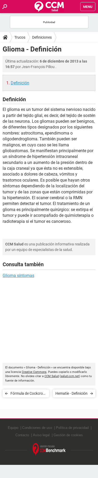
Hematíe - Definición (71, 393)
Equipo (13, 428)
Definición (20, 82)
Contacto (22, 435)
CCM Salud (51, 376)
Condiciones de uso (37, 428)
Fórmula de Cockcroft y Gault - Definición (27, 394)
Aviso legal (41, 435)
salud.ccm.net (70, 376)
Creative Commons (34, 372)
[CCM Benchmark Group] (49, 449)
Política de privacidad (72, 428)
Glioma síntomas (18, 275)
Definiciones (42, 37)
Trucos (19, 37)
